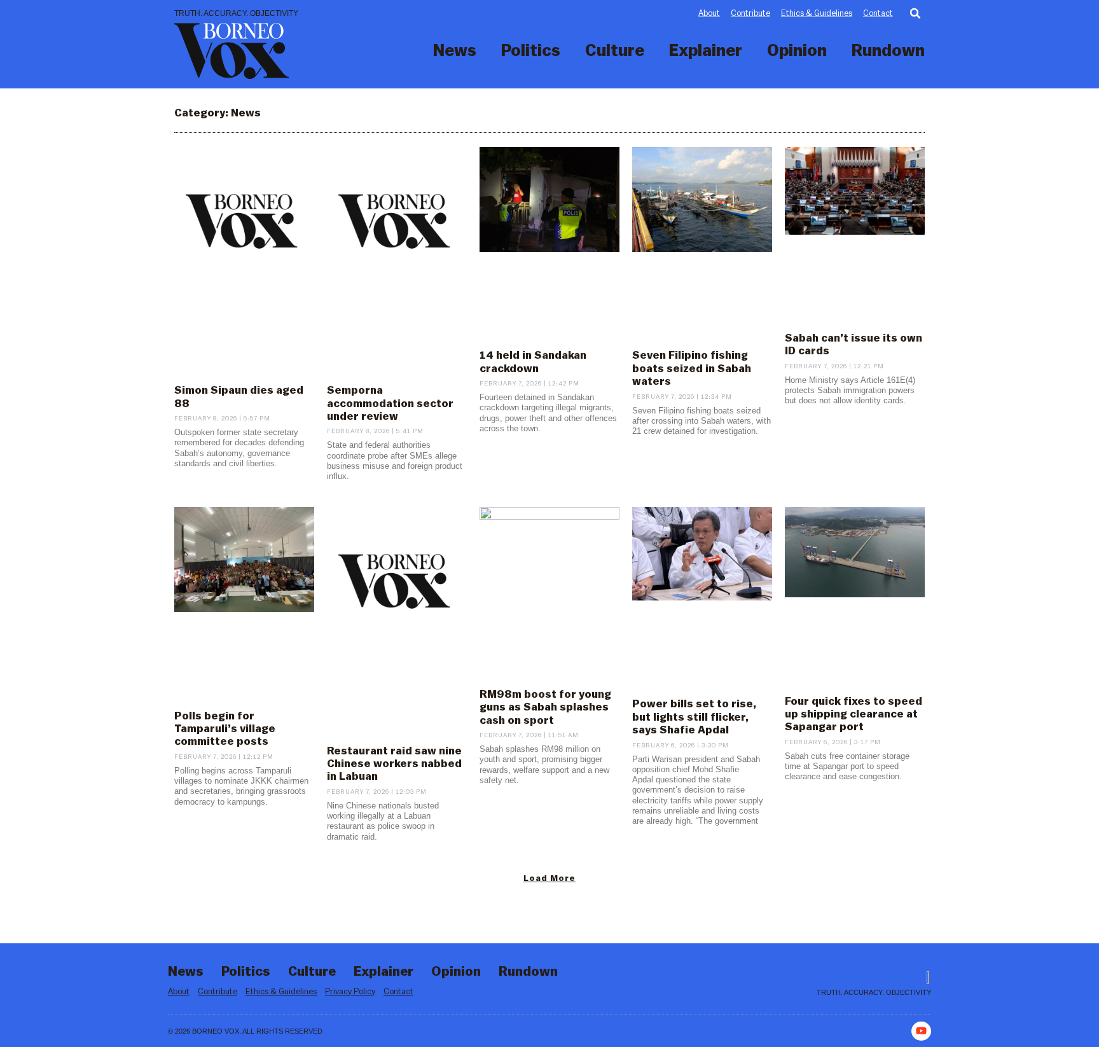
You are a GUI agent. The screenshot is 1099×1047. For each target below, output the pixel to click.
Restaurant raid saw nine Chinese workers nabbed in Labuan (394, 763)
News (454, 51)
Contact (878, 13)
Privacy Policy (350, 991)
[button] (915, 13)
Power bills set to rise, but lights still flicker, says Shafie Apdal (694, 716)
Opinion (797, 51)
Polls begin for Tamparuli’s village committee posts (224, 729)
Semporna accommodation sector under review (390, 403)
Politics (530, 51)
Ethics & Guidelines (816, 13)
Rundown (888, 51)
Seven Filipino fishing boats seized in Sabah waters (691, 368)
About (709, 13)
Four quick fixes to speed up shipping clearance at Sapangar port (853, 714)
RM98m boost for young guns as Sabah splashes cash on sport (545, 707)
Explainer (705, 51)
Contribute (750, 13)
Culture (614, 51)
